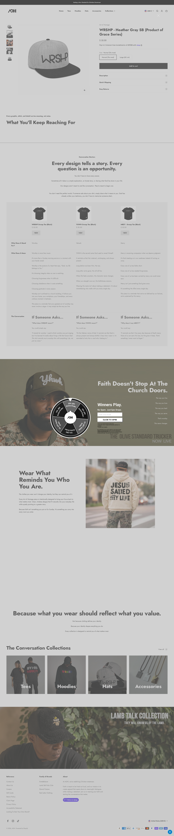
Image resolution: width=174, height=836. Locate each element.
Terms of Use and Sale (102, 430)
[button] (170, 832)
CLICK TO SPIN (110, 420)
